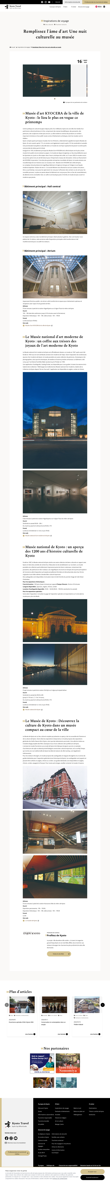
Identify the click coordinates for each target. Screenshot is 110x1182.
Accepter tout (92, 1172)
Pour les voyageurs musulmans (61, 1144)
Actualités (41, 1124)
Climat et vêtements (58, 1147)
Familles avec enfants (58, 1137)
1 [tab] (54, 98)
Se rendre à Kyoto (43, 1137)
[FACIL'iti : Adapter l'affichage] (98, 7)
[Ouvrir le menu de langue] (104, 7)
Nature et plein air (79, 1111)
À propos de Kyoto (55, 7)
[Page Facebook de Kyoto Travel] (42, 2)
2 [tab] (55, 98)
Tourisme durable (43, 1121)
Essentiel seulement (92, 1177)
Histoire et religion (60, 1118)
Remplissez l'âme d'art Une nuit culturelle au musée (46, 47)
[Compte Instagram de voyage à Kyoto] (46, 2)
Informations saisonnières (46, 1115)
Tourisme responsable (45, 1118)
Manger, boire (59, 1124)
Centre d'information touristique (58, 1151)
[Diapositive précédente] (7, 1005)
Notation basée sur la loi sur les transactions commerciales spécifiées (92, 1167)
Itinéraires (92, 1115)
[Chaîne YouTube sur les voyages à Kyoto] (49, 2)
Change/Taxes (42, 1156)
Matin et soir (77, 1108)
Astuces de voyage (83, 7)
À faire (65, 7)
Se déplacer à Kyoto (44, 1134)
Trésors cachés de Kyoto (96, 1111)
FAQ (56, 2)
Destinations (93, 1108)
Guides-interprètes (44, 1149)
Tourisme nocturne (61, 24)
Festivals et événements (62, 1111)
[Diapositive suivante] (103, 1005)
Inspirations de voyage (24, 47)
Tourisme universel (57, 1140)
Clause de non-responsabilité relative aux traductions (68, 1167)
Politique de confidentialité (51, 1167)
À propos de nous (41, 1167)
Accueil (13, 47)
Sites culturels (49, 24)
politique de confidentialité (60, 1178)
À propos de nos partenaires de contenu (76, 102)
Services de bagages (41, 1145)
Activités (57, 1115)
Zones (40, 1111)
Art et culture (59, 1121)
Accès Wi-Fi (41, 1153)
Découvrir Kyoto (43, 1108)
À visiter (73, 7)
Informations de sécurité (72, 2)
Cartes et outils (42, 1140)
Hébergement (78, 1115)
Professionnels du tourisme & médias (96, 2)
